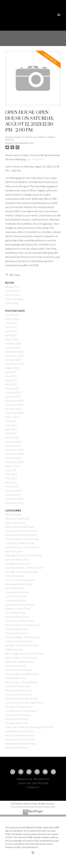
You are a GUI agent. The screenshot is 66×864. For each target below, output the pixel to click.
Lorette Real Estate (16, 596)
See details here (36, 159)
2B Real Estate (13, 514)
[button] (12, 771)
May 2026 (10, 331)
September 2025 (14, 363)
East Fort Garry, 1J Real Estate (22, 547)
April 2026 (10, 335)
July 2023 (10, 470)
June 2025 (11, 376)
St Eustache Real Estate (18, 694)
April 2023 (10, 482)
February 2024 (13, 441)
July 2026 (10, 322)
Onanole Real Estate (16, 633)
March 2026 (12, 339)
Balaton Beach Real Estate (19, 526)
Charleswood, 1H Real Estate (21, 534)
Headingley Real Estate (18, 563)
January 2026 (12, 347)
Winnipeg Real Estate (24, 143)
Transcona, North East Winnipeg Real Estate (29, 727)
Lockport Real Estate (17, 592)
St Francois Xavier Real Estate (21, 698)
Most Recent (12, 314)
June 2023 (11, 474)
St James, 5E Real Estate (19, 706)
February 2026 (13, 343)
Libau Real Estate (14, 588)
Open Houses (13, 294)
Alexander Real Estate (17, 518)
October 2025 (13, 359)
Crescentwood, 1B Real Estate (22, 538)
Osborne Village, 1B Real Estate (22, 637)
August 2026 (12, 318)
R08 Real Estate (14, 649)
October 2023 (13, 457)
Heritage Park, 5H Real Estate (21, 571)
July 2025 (10, 372)
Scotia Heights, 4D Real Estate (22, 673)
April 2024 (10, 433)
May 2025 (10, 380)
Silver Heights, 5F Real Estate (21, 682)
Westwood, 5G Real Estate (20, 739)
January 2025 (12, 396)
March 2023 (12, 486)
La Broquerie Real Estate (19, 584)
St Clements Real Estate (18, 690)
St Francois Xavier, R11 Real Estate (24, 702)
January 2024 (12, 445)
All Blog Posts (12, 286)
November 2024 (14, 404)
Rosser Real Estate (15, 665)
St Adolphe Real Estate (17, 686)
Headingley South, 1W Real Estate (24, 567)
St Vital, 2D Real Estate (18, 714)
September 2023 (14, 461)
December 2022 (14, 498)
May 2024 (10, 429)
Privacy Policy (16, 807)
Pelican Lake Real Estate (18, 641)
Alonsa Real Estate (15, 522)
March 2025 (12, 388)
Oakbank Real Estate (16, 628)
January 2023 (12, 494)
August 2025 (12, 367)
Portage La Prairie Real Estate (21, 645)
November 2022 (14, 502)
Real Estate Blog (14, 299)
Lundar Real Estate (15, 600)
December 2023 (14, 449)
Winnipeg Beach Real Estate (20, 743)
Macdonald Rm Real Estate (20, 604)
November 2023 (14, 453)
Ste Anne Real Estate (16, 723)
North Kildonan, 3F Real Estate (22, 624)
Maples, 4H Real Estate (18, 608)
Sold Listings (12, 303)
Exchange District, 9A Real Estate (23, 555)
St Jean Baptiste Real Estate (21, 710)
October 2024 (13, 408)
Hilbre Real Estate (15, 575)
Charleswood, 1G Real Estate (21, 530)
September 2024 (14, 412)
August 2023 (12, 465)
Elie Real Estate (13, 551)
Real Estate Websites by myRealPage (39, 807)
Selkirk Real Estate (15, 677)
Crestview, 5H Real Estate (19, 543)
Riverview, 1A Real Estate (19, 661)
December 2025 (14, 351)
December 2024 (14, 400)
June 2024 (11, 425)
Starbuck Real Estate (16, 718)
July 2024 (10, 421)
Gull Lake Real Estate (17, 559)
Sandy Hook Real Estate (18, 669)
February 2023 (13, 490)
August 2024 (12, 416)
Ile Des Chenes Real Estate (20, 579)
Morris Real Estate (15, 612)
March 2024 (12, 437)
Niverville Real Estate (17, 616)
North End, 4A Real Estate (19, 620)
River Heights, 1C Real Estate (21, 657)
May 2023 (10, 478)
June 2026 (11, 326)
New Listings (12, 290)
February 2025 (13, 392)
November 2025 (14, 355)
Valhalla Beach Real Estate (19, 731)
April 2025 (10, 384)
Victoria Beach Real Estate (19, 735)
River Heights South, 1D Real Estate (25, 653)
